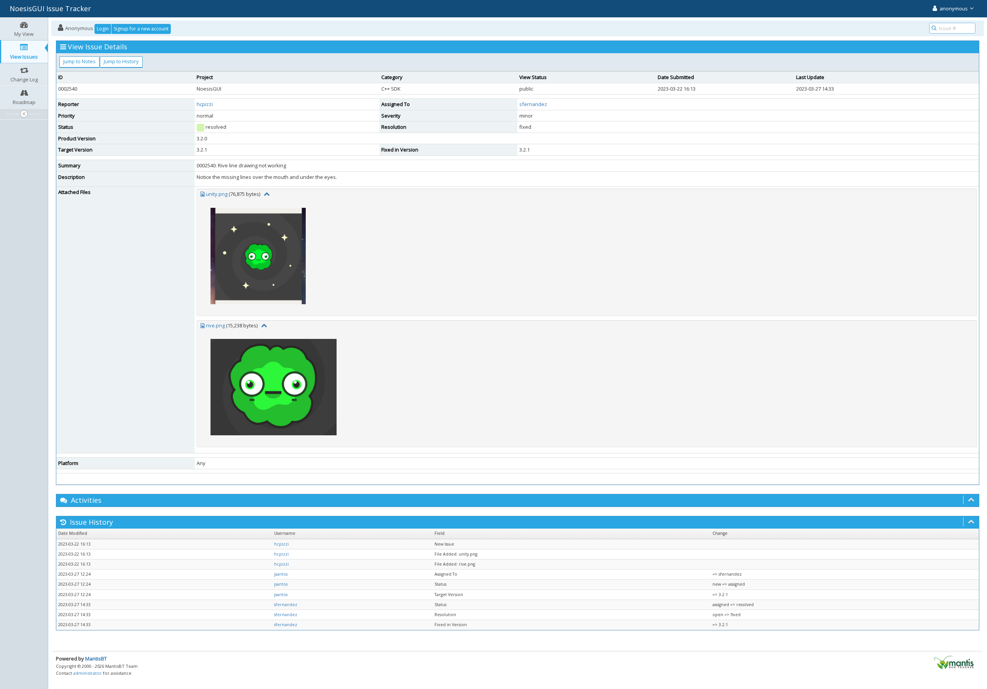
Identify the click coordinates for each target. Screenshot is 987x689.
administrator (87, 673)
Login (103, 28)
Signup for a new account (141, 28)
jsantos (281, 574)
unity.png (216, 193)
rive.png (215, 325)
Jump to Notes (79, 61)
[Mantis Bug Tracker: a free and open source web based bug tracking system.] (954, 662)
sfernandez (533, 104)
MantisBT (96, 658)
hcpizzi (205, 104)
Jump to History (121, 61)
